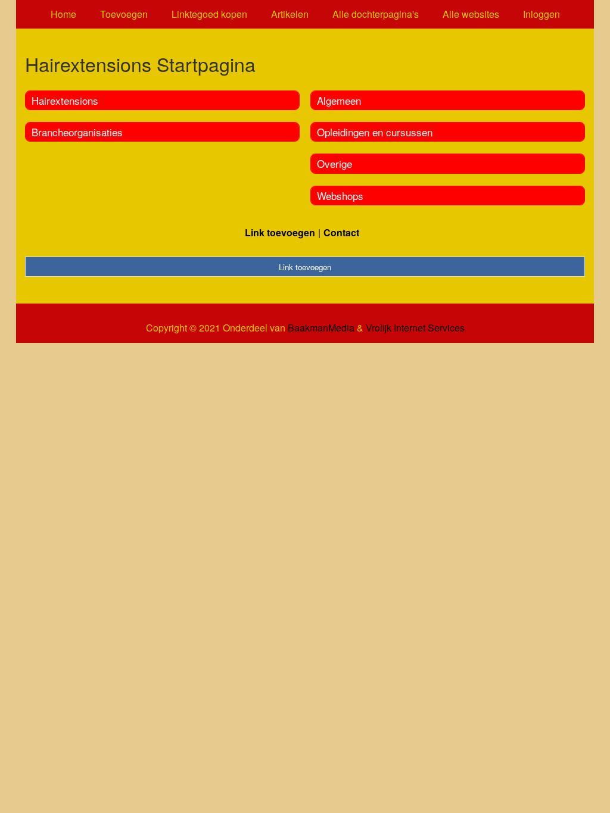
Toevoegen (124, 14)
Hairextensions (65, 100)
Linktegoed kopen (209, 14)
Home (63, 14)
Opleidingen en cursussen (374, 131)
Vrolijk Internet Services (415, 328)
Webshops (340, 195)
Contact (341, 232)
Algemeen (339, 100)
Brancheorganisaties (77, 131)
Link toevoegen (280, 232)
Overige (334, 163)
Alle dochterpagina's (375, 14)
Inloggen (541, 14)
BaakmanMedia (321, 328)
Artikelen (290, 14)
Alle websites (471, 14)
